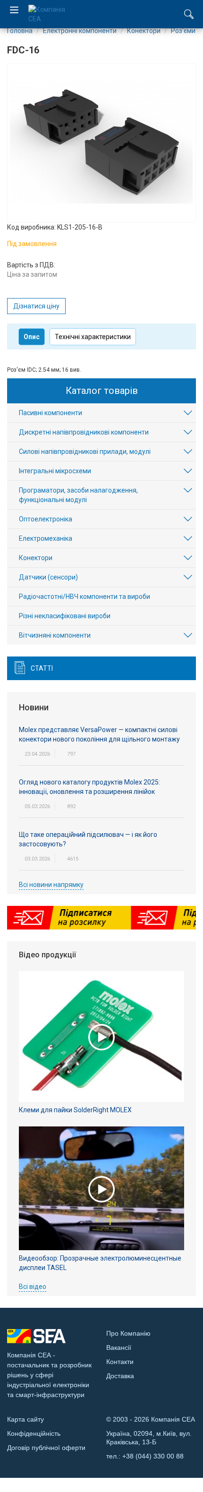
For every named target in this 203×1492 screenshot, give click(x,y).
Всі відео (32, 1286)
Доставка (120, 1376)
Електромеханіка (45, 538)
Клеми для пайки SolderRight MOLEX (75, 1110)
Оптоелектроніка (45, 519)
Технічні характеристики (93, 337)
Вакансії (118, 1347)
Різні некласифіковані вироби (64, 616)
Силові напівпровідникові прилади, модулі (85, 451)
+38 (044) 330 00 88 (153, 1456)
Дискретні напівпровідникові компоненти (84, 432)
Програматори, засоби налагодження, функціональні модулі (78, 494)
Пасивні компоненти (50, 413)
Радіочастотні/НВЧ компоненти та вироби (84, 596)
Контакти (120, 1361)
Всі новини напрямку (51, 884)
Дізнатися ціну (36, 306)
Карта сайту (25, 1419)
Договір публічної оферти (46, 1447)
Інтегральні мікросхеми (55, 471)
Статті (42, 668)
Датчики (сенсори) (48, 577)
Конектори (35, 558)
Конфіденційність (33, 1433)
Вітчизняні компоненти (55, 635)
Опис (32, 337)
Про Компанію (128, 1333)
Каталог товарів (102, 390)
